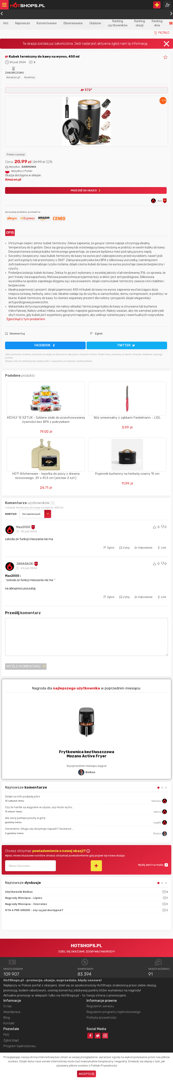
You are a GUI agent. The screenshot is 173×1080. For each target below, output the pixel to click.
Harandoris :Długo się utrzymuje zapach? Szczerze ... (39, 828)
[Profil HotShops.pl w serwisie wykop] (97, 1035)
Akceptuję (86, 1073)
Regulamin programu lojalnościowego (113, 1012)
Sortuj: (11, 513)
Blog (6, 1017)
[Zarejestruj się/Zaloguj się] (167, 4)
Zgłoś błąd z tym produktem (25, 319)
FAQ (6, 1035)
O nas (7, 1006)
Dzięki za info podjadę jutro (22, 796)
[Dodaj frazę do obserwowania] (96, 865)
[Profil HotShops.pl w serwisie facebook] (90, 1035)
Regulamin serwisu (100, 1006)
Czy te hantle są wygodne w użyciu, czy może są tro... (39, 807)
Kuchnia (29, 77)
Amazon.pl (13, 77)
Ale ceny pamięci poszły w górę (25, 818)
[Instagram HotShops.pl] (105, 1035)
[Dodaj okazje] (157, 4)
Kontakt (9, 1023)
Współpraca (11, 1012)
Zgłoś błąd (11, 1040)
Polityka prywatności (101, 1017)
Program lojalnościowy (19, 1046)
